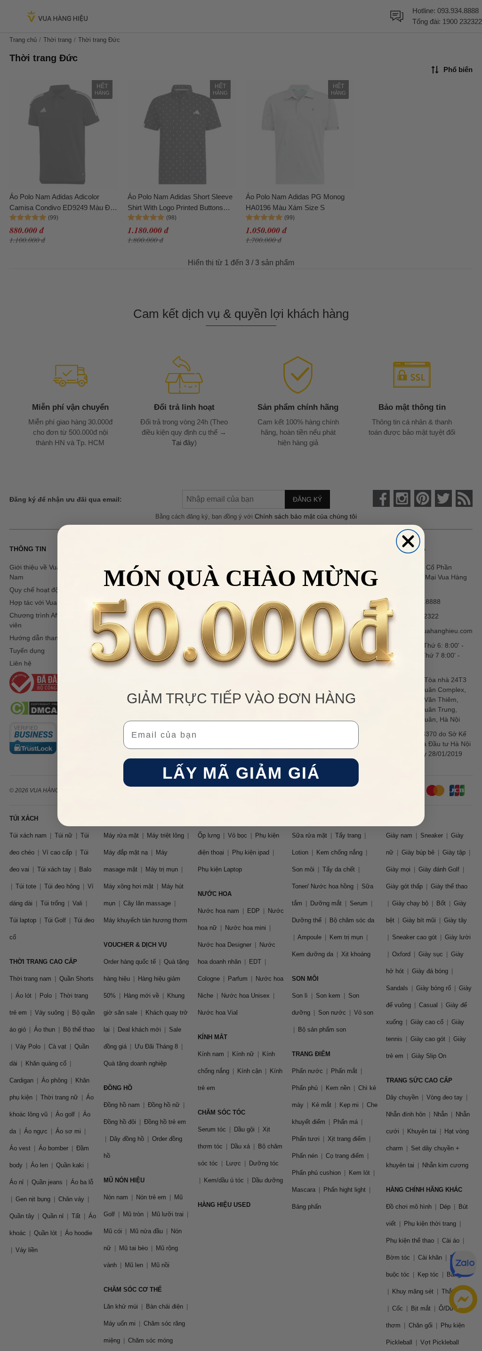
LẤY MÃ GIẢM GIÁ (241, 773)
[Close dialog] (408, 541)
